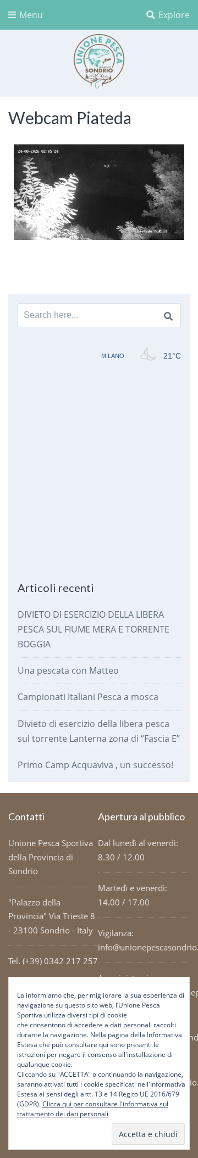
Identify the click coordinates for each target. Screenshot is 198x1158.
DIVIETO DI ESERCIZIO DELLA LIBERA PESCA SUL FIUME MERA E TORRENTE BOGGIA (93, 629)
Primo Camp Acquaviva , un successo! (95, 765)
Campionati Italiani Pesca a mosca (88, 697)
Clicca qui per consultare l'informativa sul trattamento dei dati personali (92, 1108)
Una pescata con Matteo (68, 670)
